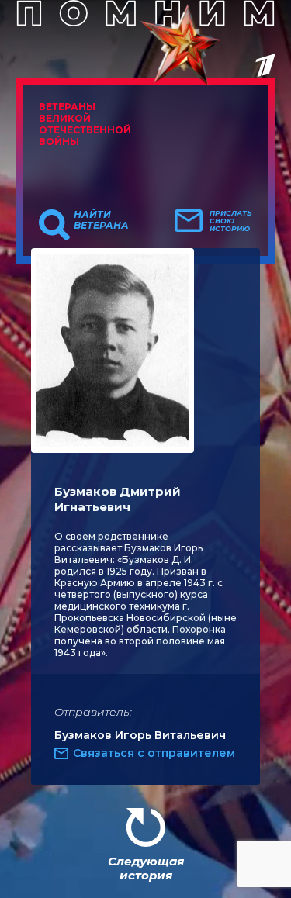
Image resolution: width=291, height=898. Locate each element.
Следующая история (146, 868)
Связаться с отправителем (154, 753)
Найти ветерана (101, 220)
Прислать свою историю (231, 221)
